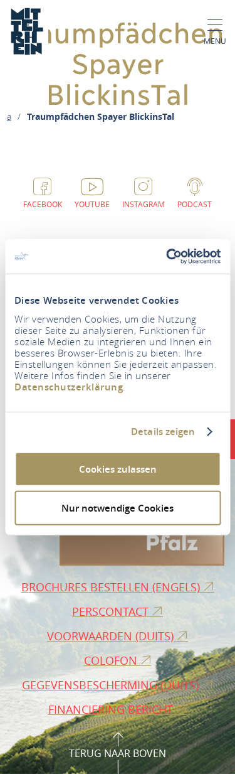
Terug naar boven (117, 753)
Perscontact (112, 611)
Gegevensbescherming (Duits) (112, 684)
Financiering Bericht (112, 709)
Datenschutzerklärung (68, 386)
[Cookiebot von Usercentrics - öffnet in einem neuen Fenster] (167, 256)
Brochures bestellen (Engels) (112, 586)
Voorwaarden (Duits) (112, 635)
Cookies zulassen (118, 468)
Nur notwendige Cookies (117, 508)
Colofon (112, 660)
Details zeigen (163, 432)
